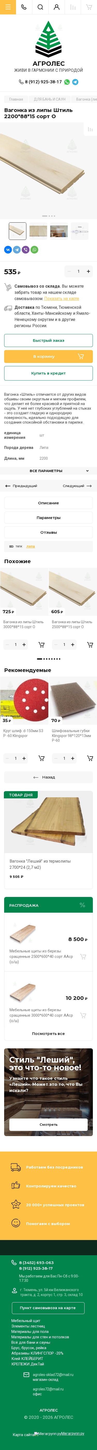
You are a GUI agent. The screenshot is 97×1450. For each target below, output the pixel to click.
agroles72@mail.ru (48, 1389)
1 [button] (44, 216)
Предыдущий (25, 486)
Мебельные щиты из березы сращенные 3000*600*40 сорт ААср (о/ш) (41, 1015)
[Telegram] (17, 250)
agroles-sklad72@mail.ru (53, 1375)
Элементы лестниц (28, 1326)
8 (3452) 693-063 (36, 1262)
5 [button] (52, 659)
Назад (48, 777)
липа (30, 546)
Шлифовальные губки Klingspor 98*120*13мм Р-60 (71, 735)
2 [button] (49, 216)
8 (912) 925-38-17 (43, 81)
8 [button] (59, 659)
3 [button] (52, 216)
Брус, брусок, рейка (28, 1348)
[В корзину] (83, 956)
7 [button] (57, 659)
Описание (48, 502)
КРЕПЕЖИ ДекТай (27, 1364)
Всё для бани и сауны (30, 1342)
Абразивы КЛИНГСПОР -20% (37, 1353)
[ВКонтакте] (8, 250)
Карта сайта (23, 1434)
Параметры (49, 517)
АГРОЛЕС (49, 64)
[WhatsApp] (34, 250)
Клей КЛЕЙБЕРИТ (27, 1358)
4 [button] (54, 216)
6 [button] (54, 659)
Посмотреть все (48, 1033)
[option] (48, 171)
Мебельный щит (25, 1320)
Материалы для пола (30, 1331)
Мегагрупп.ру (72, 1433)
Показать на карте (61, 298)
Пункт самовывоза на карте (48, 1308)
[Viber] (25, 250)
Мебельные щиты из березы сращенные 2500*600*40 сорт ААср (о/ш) (41, 956)
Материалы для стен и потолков (40, 1337)
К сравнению (90, 129)
